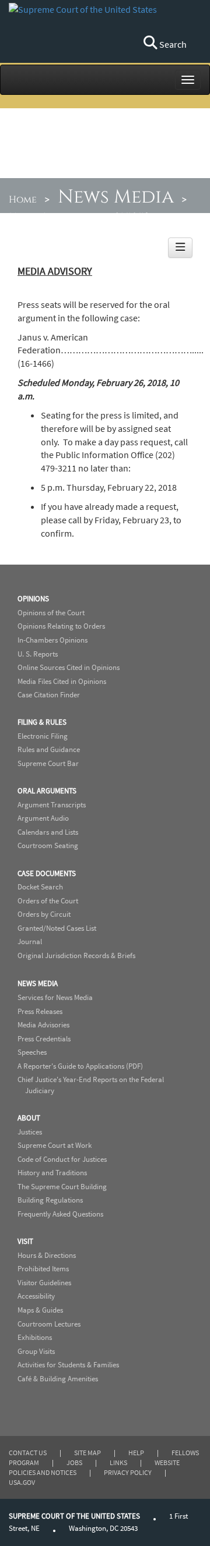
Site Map (87, 1452)
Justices (30, 1132)
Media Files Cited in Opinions (62, 681)
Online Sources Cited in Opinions (69, 667)
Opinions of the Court (51, 613)
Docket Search (40, 887)
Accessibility (36, 1296)
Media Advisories (51, 216)
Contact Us (28, 1452)
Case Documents (47, 873)
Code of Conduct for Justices (62, 1159)
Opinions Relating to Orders (61, 626)
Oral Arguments (47, 791)
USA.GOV (22, 1482)
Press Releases (40, 1011)
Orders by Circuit (44, 914)
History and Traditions (52, 1173)
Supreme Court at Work (55, 1145)
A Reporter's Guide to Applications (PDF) (80, 1066)
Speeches (32, 1052)
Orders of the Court (48, 901)
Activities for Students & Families (68, 1365)
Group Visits (36, 1351)
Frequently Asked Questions (60, 1214)
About (29, 1118)
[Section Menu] (180, 247)
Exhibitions (35, 1337)
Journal (30, 941)
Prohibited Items (43, 1269)
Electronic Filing (43, 736)
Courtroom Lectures (49, 1324)
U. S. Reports (38, 654)
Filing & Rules (42, 722)
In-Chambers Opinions (53, 640)
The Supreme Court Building (62, 1187)
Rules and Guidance (49, 749)
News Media (116, 197)
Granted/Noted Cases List (57, 928)
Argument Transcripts (52, 805)
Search (172, 44)
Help (136, 1452)
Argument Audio (43, 818)
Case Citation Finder (49, 695)
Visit (25, 1241)
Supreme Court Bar (48, 763)
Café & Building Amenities (58, 1379)
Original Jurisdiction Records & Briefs (76, 955)
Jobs (74, 1462)
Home (23, 199)
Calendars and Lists (48, 832)
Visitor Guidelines (44, 1283)
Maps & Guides (40, 1310)
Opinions (33, 599)
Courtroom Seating (48, 845)
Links (118, 1462)
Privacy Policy (128, 1472)
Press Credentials (44, 1039)
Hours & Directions (47, 1255)
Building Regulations (50, 1200)
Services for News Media (55, 997)
